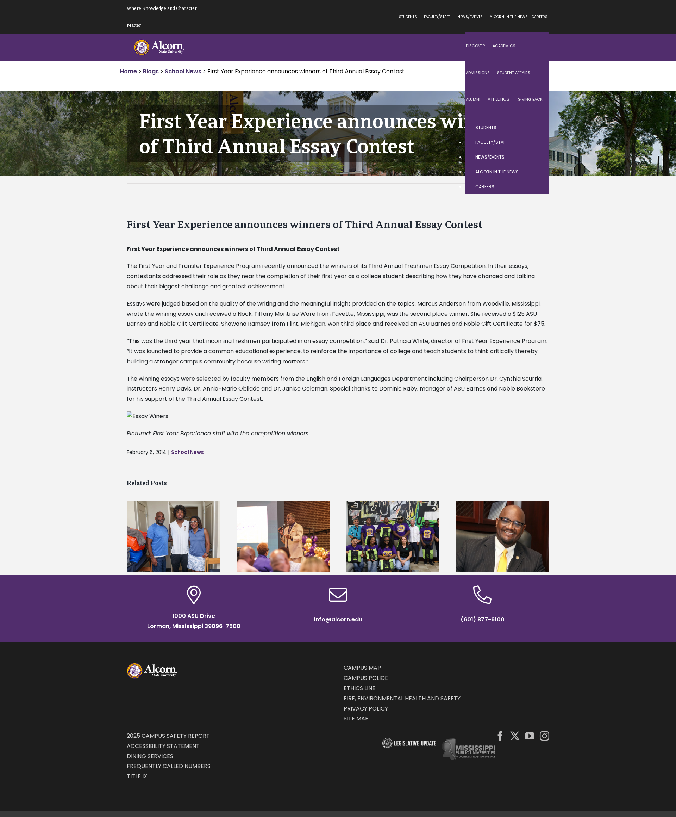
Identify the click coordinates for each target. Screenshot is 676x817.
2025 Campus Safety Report (168, 736)
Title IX (137, 776)
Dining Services (150, 756)
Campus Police (366, 678)
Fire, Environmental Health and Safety (402, 698)
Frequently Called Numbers (169, 766)
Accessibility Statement (163, 746)
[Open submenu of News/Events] (537, 157)
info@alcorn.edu (338, 619)
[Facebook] (500, 736)
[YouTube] (529, 736)
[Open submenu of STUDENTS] (537, 127)
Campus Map (362, 668)
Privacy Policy (366, 709)
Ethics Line (359, 688)
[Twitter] (515, 736)
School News (187, 452)
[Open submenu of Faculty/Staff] (537, 142)
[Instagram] (544, 736)
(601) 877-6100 (483, 619)
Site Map (356, 718)
